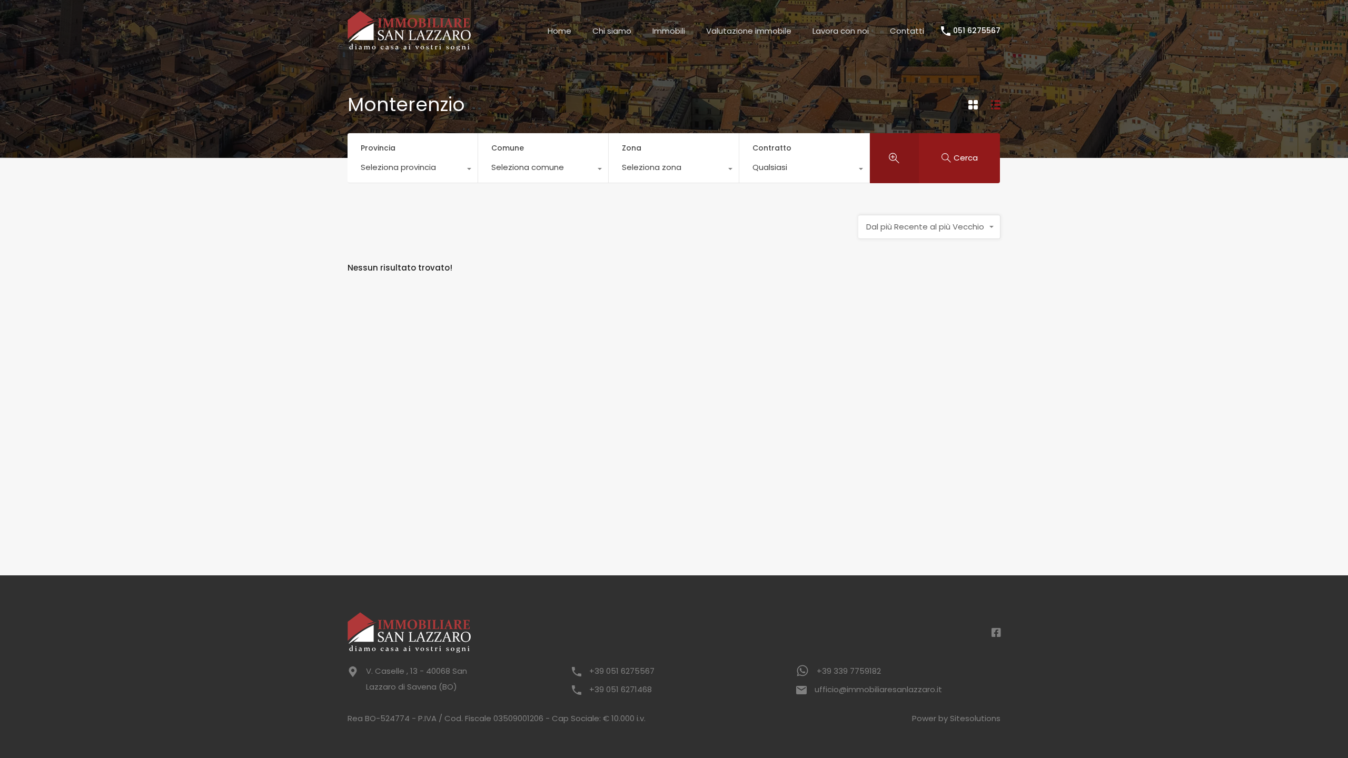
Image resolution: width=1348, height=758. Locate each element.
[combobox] (413, 170)
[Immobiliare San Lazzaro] (409, 46)
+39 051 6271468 (620, 689)
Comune (507, 148)
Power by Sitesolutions (956, 718)
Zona (631, 148)
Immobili (668, 30)
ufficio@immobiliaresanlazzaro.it (878, 689)
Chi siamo (611, 30)
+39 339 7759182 (849, 670)
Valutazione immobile (748, 30)
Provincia (378, 148)
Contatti (907, 30)
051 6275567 (976, 30)
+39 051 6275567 (622, 670)
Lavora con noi (840, 30)
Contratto (771, 148)
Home (559, 30)
